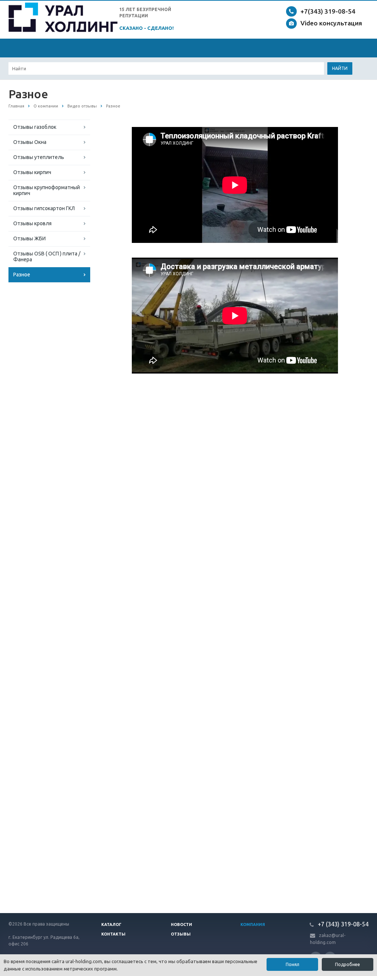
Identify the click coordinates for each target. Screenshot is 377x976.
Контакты (113, 934)
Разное (21, 274)
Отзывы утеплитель (38, 157)
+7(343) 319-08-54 (327, 11)
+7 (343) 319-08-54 (342, 924)
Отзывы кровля (32, 223)
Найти (340, 68)
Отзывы (181, 934)
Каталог (111, 924)
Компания (252, 924)
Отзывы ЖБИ (29, 238)
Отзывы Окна (29, 142)
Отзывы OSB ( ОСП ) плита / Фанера (46, 256)
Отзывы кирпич (32, 172)
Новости (181, 924)
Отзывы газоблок (34, 127)
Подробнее (347, 964)
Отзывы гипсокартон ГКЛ (44, 208)
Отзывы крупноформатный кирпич (46, 190)
